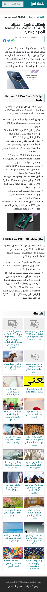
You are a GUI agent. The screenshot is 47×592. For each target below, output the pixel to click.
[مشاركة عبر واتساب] (12, 40)
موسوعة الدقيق (15, 586)
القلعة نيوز (38, 4)
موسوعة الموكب (32, 586)
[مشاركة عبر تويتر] (8, 40)
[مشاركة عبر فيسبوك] (4, 40)
